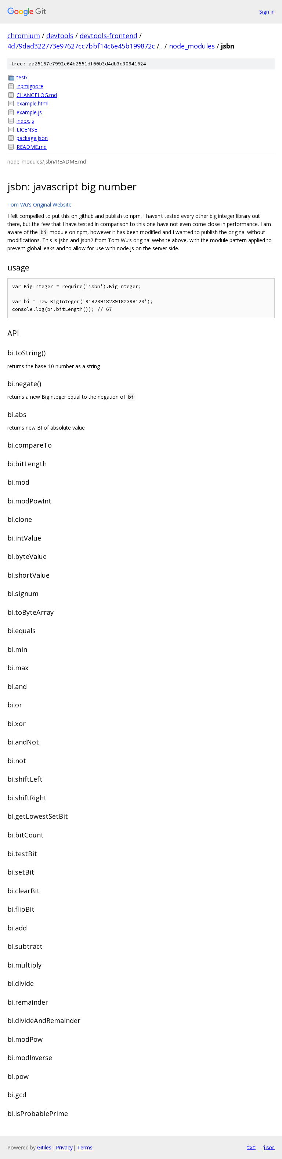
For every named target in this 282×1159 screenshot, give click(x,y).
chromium (23, 35)
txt (251, 1147)
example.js (29, 112)
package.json (32, 137)
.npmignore (30, 86)
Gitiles (44, 1147)
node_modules (192, 46)
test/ (22, 77)
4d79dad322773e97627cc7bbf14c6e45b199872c (81, 46)
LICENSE (27, 129)
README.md (32, 146)
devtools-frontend (108, 35)
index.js (25, 120)
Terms (85, 1147)
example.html (32, 103)
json (269, 1147)
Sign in (267, 11)
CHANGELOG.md (37, 95)
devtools (59, 35)
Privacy (64, 1147)
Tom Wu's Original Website (39, 204)
